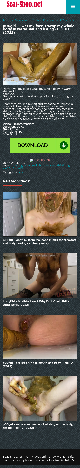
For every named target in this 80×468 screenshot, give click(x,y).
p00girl (18, 168)
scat (22, 172)
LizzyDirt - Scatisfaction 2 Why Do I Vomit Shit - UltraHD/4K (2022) (36, 303)
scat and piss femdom (40, 166)
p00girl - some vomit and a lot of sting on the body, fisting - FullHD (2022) (38, 426)
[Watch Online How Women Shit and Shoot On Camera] (24, 7)
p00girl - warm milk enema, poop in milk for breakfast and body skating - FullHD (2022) (39, 242)
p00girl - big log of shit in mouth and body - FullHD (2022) (38, 365)
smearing (16, 166)
